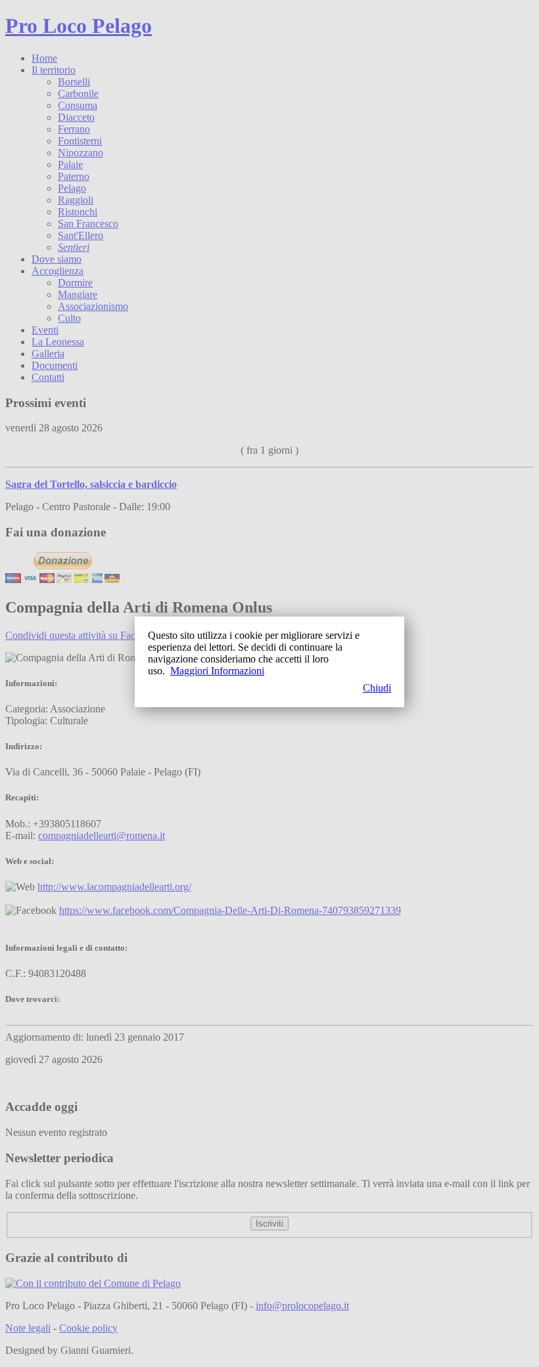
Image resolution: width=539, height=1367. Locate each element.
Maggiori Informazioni (217, 670)
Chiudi (377, 687)
